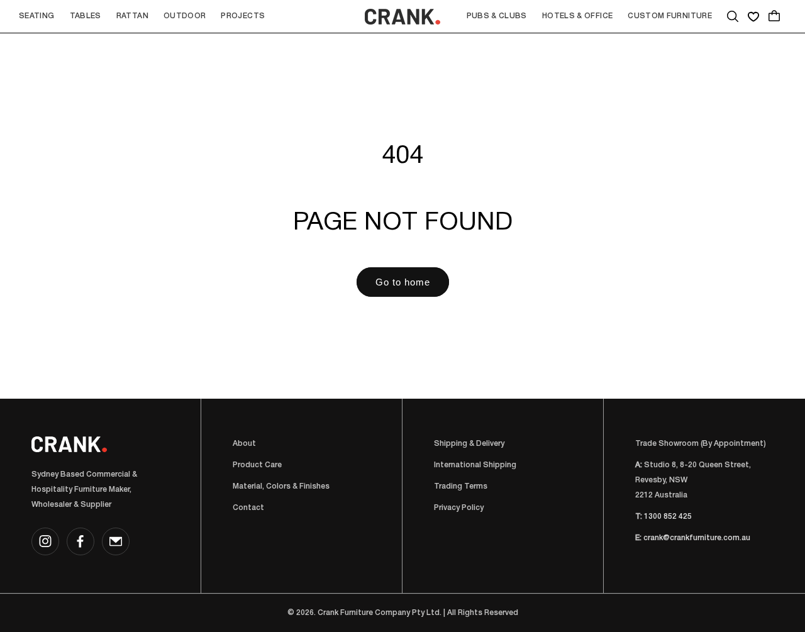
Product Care (257, 465)
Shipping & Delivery (469, 443)
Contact (248, 507)
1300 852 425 (668, 516)
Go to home (402, 282)
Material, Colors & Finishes (281, 486)
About (244, 443)
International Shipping (475, 465)
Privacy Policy (459, 507)
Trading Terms (460, 486)
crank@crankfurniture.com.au (696, 538)
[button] (37, 16)
